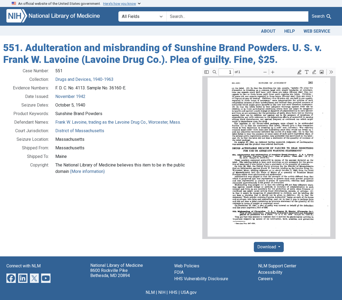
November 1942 (70, 96)
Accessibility (270, 272)
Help (289, 31)
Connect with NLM (23, 265)
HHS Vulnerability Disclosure (201, 278)
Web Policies (186, 265)
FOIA (179, 272)
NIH (161, 292)
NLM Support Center (277, 265)
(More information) (87, 171)
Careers (265, 278)
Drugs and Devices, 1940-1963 (84, 79)
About (268, 31)
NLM (150, 292)
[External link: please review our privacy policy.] (11, 277)
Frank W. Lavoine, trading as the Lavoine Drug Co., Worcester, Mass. (118, 122)
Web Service (317, 31)
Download (267, 246)
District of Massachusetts (79, 130)
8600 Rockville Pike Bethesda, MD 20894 (110, 273)
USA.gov (189, 292)
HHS (173, 292)
